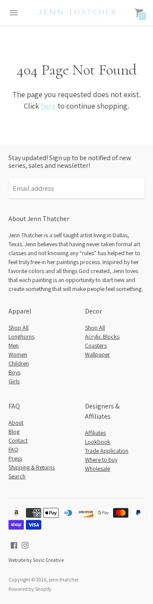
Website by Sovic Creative (36, 560)
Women (17, 354)
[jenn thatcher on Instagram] (25, 544)
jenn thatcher (63, 579)
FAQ (13, 449)
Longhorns (21, 336)
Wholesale (97, 468)
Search (17, 476)
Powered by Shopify (29, 589)
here (48, 106)
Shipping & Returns (31, 467)
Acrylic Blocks (102, 336)
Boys (14, 372)
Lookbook (97, 442)
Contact (18, 440)
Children (18, 363)
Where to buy (101, 459)
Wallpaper (97, 354)
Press (15, 458)
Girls (14, 381)
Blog (14, 431)
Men (13, 345)
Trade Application (106, 450)
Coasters (96, 345)
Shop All (18, 327)
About (15, 422)
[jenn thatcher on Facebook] (14, 544)
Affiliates (95, 433)
